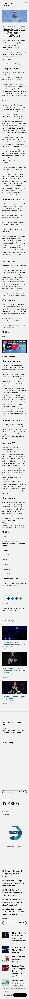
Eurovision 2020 (15, 606)
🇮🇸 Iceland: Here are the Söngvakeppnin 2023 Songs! (12, 873)
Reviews (15, 610)
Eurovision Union (8, 4)
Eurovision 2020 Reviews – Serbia (12, 723)
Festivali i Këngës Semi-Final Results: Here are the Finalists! (13, 670)
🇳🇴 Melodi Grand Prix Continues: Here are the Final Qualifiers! (13, 892)
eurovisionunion (11, 26)
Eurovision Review (8, 608)
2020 (8, 604)
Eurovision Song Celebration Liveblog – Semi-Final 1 (13, 731)
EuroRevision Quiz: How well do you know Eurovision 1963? (18, 985)
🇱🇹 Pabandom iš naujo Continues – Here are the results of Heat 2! (13, 883)
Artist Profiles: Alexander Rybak (18, 959)
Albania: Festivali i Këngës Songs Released (13, 698)
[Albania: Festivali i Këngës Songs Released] (14, 687)
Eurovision (6, 606)
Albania (13, 604)
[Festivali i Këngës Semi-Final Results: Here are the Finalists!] (14, 659)
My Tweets (6, 814)
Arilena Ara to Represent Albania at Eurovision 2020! (13, 643)
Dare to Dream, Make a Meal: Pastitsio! (18, 950)
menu (25, 3)
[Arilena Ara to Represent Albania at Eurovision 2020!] (14, 633)
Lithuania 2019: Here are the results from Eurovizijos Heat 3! (19, 938)
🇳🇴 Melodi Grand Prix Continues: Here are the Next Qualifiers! (13, 902)
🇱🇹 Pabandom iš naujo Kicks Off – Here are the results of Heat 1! (13, 911)
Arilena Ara (19, 604)
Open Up (9, 610)
